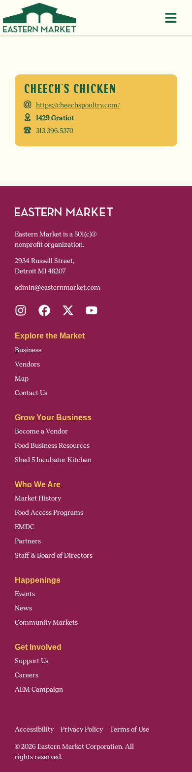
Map (22, 378)
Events (25, 594)
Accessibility (34, 729)
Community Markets (46, 622)
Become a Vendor (41, 431)
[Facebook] (44, 310)
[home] (39, 17)
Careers (26, 675)
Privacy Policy (82, 729)
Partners (28, 541)
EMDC (24, 527)
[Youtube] (91, 310)
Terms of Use (129, 729)
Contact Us (31, 393)
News (23, 608)
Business (28, 350)
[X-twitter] (68, 310)
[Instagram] (21, 310)
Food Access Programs (49, 512)
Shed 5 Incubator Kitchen (53, 460)
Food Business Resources (52, 445)
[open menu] (170, 17)
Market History (38, 498)
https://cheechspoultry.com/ (78, 105)
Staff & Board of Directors (54, 555)
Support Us (31, 661)
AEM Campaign (39, 689)
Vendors (27, 364)
